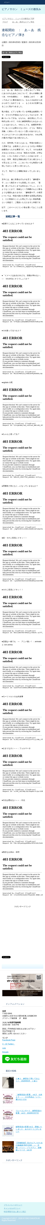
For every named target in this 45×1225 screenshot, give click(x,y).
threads (5, 1052)
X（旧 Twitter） (8, 1044)
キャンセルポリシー (12, 1208)
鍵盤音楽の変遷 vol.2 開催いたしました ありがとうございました (29, 1129)
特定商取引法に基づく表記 (15, 1212)
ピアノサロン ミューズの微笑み (21, 9)
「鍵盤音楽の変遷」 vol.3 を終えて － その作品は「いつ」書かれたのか (29, 1097)
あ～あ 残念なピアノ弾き (12, 52)
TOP (18, 19)
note (4, 1048)
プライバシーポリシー (13, 1205)
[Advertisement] (22, 930)
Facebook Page (8, 1040)
